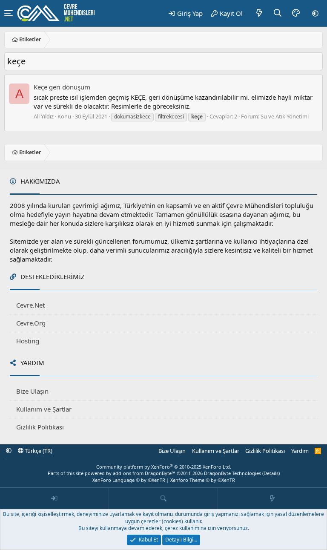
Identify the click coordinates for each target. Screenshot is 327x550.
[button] (315, 13)
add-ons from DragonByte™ (144, 473)
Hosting (27, 341)
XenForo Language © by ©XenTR (128, 480)
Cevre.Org (31, 323)
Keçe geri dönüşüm (62, 87)
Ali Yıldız (44, 116)
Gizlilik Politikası (40, 427)
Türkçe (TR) (37, 451)
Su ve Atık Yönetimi (285, 116)
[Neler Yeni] (259, 13)
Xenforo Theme (202, 480)
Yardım (300, 451)
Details (271, 473)
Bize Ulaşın (32, 391)
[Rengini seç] (296, 13)
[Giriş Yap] (54, 498)
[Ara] (278, 13)
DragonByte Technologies (232, 473)
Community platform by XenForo (163, 467)
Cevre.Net (30, 305)
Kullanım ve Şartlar (44, 409)
